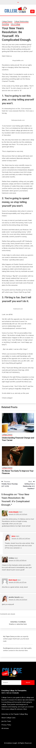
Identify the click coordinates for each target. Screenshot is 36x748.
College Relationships (21, 21)
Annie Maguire (14, 512)
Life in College (15, 24)
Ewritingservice (8, 648)
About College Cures (8, 718)
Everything (5, 24)
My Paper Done (8, 636)
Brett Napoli (13, 580)
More (25, 709)
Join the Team (6, 721)
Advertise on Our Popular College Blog (14, 714)
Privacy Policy (6, 725)
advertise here (22, 624)
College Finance (7, 21)
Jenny (13, 536)
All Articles (5, 728)
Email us (12, 624)
